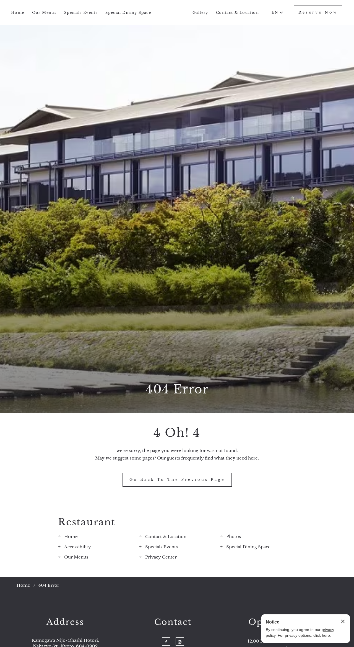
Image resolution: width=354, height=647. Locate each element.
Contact (172, 622)
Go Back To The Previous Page (177, 479)
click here (321, 635)
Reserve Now (318, 12)
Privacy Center (161, 557)
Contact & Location (237, 12)
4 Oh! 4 (177, 433)
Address (65, 622)
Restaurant (86, 522)
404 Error (177, 389)
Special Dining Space (128, 12)
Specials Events (81, 12)
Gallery (200, 12)
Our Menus (44, 12)
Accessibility (77, 546)
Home (17, 12)
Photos (233, 536)
